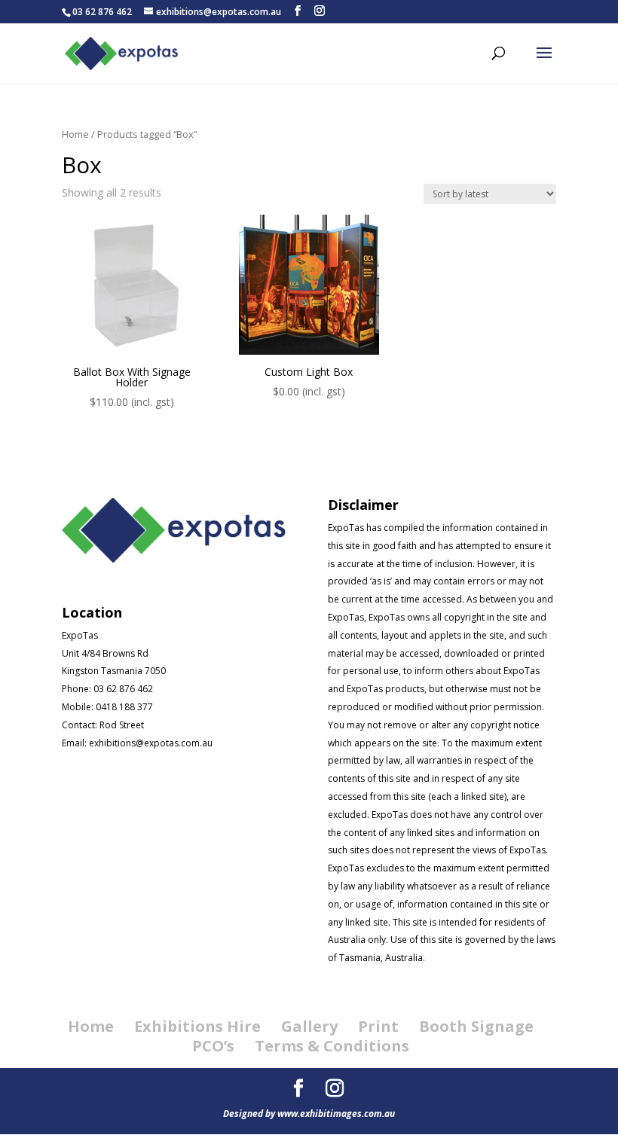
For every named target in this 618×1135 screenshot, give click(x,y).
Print (378, 1026)
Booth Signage (476, 1026)
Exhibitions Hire (197, 1026)
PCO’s (213, 1046)
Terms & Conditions (332, 1046)
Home (75, 134)
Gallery (309, 1026)
